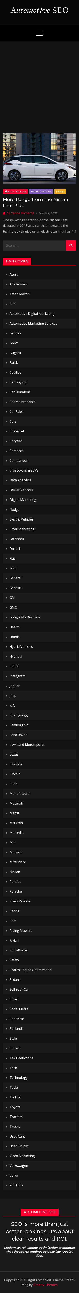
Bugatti (15, 353)
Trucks (15, 1126)
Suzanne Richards (20, 213)
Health (15, 627)
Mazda (15, 813)
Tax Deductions (21, 1058)
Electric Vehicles (15, 191)
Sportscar (17, 1019)
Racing (15, 911)
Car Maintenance (22, 402)
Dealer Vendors (21, 490)
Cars (13, 421)
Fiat (12, 558)
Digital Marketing (23, 499)
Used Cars (17, 1136)
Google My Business (25, 617)
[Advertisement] (39, 83)
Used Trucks (19, 1146)
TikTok (15, 1097)
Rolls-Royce (18, 950)
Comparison (19, 460)
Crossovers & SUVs (24, 470)
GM (12, 597)
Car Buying (18, 382)
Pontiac (15, 881)
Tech (13, 1067)
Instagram (17, 676)
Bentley (15, 333)
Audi (13, 304)
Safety (14, 960)
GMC (13, 607)
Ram (13, 921)
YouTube (16, 1185)
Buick (14, 362)
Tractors (16, 1116)
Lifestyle (16, 764)
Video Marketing (22, 1156)
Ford (13, 568)
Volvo (14, 1175)
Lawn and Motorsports (27, 744)
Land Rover (18, 735)
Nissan (60, 191)
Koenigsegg (19, 715)
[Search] (71, 245)
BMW (14, 343)
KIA (12, 705)
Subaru (15, 1048)
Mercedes (17, 832)
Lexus (14, 754)
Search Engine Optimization (31, 970)
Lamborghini (19, 725)
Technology (19, 1077)
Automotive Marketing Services (33, 323)
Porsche (16, 891)
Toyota (15, 1107)
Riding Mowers (21, 930)
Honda (15, 637)
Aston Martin (20, 294)
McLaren (16, 823)
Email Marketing (22, 529)
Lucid (13, 783)
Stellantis (16, 1028)
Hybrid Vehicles (41, 191)
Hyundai (16, 656)
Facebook (17, 539)
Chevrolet (17, 431)
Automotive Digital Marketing (32, 313)
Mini (13, 842)
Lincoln (15, 774)
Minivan (16, 852)
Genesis (15, 588)
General (15, 578)
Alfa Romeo (18, 284)
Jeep (13, 695)
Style (13, 1038)
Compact (16, 450)
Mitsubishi (18, 862)
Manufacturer (20, 793)
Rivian (14, 940)
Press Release (20, 901)
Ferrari (15, 548)
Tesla (14, 1087)
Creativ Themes (45, 1285)
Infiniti (14, 666)
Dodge (15, 509)
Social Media (19, 1009)
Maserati (16, 803)
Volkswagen (19, 1165)
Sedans (15, 979)
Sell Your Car (19, 989)
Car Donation (20, 392)
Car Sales (16, 411)
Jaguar (15, 686)
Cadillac (15, 372)
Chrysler (16, 441)
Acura (14, 274)
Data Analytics (20, 480)
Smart (14, 999)
